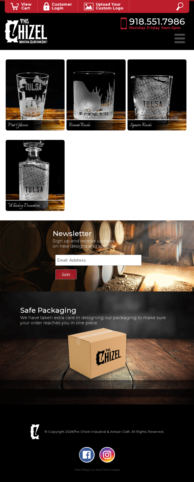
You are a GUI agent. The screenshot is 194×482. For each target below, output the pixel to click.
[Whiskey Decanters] (35, 175)
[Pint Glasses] (35, 94)
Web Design (83, 469)
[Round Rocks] (96, 94)
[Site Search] (179, 6)
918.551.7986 (157, 23)
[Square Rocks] (157, 94)
